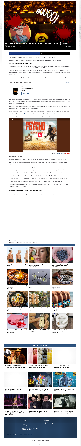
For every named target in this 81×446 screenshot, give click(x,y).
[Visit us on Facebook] (50, 423)
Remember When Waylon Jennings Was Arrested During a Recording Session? (63, 412)
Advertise (23, 424)
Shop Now (26, 93)
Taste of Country (60, 153)
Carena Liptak (9, 46)
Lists (37, 242)
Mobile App (24, 430)
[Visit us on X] (53, 423)
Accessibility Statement (26, 425)
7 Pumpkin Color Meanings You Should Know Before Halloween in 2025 (38, 366)
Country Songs (25, 242)
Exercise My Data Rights (26, 429)
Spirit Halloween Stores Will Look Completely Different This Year (62, 366)
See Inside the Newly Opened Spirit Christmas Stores (13, 390)
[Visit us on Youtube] (48, 423)
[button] (39, 90)
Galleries (33, 242)
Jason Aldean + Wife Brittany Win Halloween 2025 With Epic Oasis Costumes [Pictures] (15, 367)
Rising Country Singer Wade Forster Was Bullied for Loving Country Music (64, 390)
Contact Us (24, 423)
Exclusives (30, 242)
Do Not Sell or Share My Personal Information (30, 428)
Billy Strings (22, 113)
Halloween (16, 240)
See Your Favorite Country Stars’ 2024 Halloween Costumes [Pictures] (38, 390)
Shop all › (68, 82)
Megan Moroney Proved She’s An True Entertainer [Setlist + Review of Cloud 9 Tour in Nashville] (14, 413)
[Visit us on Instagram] (45, 423)
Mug (22, 86)
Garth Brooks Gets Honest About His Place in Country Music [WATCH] (39, 412)
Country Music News (18, 242)
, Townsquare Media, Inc (20, 434)
